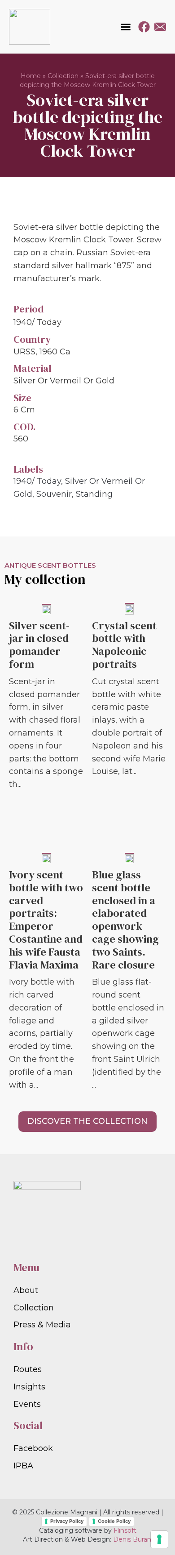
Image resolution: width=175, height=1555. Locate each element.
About (25, 1290)
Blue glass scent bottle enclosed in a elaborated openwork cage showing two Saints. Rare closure (125, 919)
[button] (126, 27)
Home (31, 76)
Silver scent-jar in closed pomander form (39, 644)
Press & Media (42, 1325)
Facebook (33, 1448)
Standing (94, 494)
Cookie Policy (114, 1521)
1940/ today (37, 481)
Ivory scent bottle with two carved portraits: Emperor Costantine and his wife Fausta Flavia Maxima (46, 919)
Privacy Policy (66, 1521)
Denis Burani (133, 1539)
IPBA (23, 1466)
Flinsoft (125, 1530)
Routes (27, 1369)
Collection (63, 76)
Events (27, 1404)
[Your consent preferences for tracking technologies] (159, 1539)
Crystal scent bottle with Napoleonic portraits (124, 644)
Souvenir (54, 494)
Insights (29, 1387)
